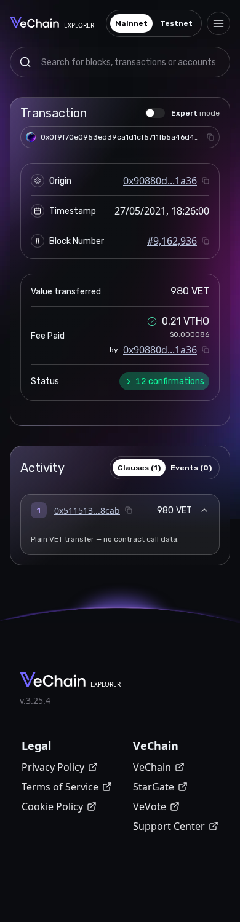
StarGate (153, 787)
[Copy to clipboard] (210, 137)
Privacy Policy (53, 767)
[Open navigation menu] (218, 23)
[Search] (25, 62)
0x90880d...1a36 (160, 180)
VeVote (149, 806)
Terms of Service (60, 787)
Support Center (169, 826)
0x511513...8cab (87, 510)
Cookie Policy (52, 806)
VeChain (152, 767)
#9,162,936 (172, 241)
